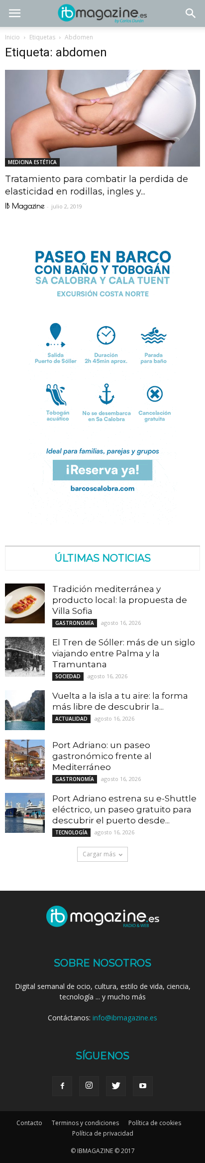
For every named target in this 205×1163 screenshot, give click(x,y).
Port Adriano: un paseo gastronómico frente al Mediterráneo (102, 756)
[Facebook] (62, 1086)
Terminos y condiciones (85, 1123)
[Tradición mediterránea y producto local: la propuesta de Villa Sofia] (25, 603)
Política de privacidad (102, 1133)
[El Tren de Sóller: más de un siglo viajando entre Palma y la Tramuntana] (25, 657)
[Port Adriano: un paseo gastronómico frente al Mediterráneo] (25, 759)
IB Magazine (24, 205)
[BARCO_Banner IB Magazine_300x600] (102, 521)
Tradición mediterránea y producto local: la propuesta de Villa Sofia (119, 600)
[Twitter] (116, 1086)
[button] (191, 13)
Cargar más (99, 854)
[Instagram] (89, 1086)
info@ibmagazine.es (125, 1017)
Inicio (12, 37)
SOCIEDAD (68, 676)
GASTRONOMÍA (74, 622)
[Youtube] (143, 1086)
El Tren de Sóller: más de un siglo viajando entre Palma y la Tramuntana (123, 653)
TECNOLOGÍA (71, 832)
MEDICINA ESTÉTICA (32, 162)
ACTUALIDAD (71, 718)
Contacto (29, 1123)
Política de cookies (154, 1123)
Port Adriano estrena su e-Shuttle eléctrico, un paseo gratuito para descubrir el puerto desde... (124, 809)
